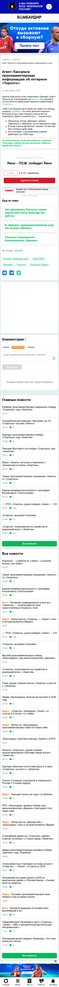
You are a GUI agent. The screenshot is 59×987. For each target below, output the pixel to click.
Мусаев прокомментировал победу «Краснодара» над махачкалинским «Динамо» (28, 656)
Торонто (21, 264)
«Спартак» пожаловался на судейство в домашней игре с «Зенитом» (24, 528)
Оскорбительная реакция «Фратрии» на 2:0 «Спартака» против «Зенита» (26, 422)
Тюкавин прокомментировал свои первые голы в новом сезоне (26, 895)
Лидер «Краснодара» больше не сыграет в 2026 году (29, 698)
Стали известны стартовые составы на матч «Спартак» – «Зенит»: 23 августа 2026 (27, 865)
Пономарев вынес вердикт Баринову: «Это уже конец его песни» (29, 940)
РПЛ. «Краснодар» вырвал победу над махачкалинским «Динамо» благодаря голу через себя (27, 808)
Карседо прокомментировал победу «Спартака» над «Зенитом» (22, 436)
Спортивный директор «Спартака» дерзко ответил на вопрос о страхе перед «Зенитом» (27, 837)
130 (14, 508)
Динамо (7, 264)
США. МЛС (38, 258)
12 (14, 843)
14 (14, 915)
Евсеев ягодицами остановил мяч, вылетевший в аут (25, 909)
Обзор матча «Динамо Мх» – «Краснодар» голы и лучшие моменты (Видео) (28, 823)
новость (35, 99)
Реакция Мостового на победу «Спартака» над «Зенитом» (28, 450)
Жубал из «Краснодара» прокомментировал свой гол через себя (25, 726)
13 (14, 519)
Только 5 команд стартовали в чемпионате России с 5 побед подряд (26, 782)
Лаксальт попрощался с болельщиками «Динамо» (21, 239)
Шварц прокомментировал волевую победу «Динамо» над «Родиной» (27, 851)
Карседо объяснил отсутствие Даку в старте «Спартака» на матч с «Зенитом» (27, 767)
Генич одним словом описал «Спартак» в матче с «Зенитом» (29, 684)
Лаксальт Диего (39, 264)
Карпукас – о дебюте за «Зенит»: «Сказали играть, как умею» (26, 562)
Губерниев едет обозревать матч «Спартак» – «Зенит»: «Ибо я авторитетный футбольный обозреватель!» (28, 925)
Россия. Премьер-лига (15, 258)
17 (14, 483)
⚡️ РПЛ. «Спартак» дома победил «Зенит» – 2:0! (29, 504)
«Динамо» (16, 111)
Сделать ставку (30, 180)
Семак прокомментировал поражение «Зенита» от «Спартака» (29, 477)
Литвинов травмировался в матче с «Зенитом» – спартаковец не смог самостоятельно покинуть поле (26, 605)
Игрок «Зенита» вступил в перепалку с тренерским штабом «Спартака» (24, 463)
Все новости (29, 543)
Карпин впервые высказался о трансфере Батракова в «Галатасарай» (26, 491)
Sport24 (18, 250)
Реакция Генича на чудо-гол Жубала (27, 794)
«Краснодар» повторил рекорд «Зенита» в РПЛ (28, 739)
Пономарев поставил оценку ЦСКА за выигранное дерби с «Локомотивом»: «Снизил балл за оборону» (28, 880)
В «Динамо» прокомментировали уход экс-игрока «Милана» (29, 226)
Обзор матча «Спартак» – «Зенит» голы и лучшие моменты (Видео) (29, 620)
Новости (16, 59)
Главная (5, 59)
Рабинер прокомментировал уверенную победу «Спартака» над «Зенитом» (29, 408)
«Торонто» (7, 104)
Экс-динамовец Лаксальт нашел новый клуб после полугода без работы (26, 212)
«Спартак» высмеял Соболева (19, 515)
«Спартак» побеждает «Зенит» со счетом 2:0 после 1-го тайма (25, 712)
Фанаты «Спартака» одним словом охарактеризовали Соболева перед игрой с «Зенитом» (26, 753)
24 (14, 533)
